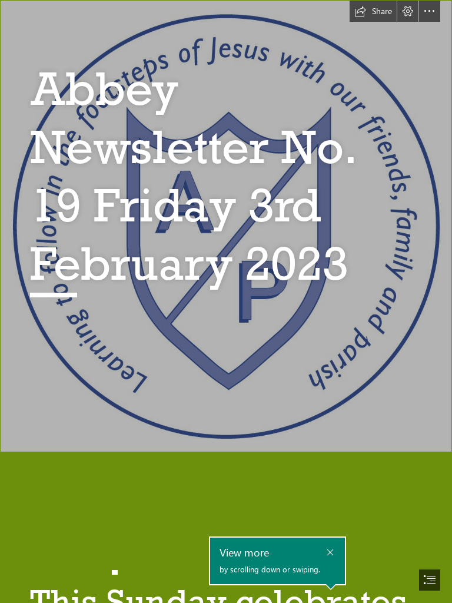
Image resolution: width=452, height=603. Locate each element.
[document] (226, 301)
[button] (373, 11)
